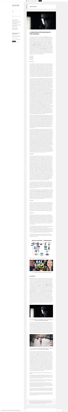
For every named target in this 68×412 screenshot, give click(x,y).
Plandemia (49, 402)
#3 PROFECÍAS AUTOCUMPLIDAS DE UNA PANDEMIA (40, 33)
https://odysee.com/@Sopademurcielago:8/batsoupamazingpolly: (42, 272)
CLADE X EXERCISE (47, 285)
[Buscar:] (16, 16)
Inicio (12, 10)
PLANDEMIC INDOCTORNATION (37, 44)
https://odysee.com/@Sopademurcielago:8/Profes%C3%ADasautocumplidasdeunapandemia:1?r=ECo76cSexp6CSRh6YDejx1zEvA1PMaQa (41, 320)
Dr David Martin (41, 401)
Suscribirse (14, 41)
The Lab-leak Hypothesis (43, 48)
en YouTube (40, 101)
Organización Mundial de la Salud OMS (43, 402)
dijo (42, 121)
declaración (42, 78)
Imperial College (33, 402)
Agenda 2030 (31, 401)
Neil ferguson (36, 402)
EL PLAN (38, 42)
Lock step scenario (33, 289)
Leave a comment (44, 403)
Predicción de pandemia (32, 403)
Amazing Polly (34, 401)
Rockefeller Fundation (38, 403)
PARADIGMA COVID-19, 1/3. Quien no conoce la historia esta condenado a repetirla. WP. (16, 23)
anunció (37, 117)
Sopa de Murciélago (15, 5)
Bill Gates (38, 401)
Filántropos (44, 401)
